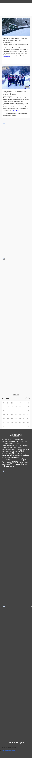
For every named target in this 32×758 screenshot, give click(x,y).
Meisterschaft (15, 451)
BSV (22, 441)
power (20, 455)
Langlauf (26, 449)
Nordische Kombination (22, 59)
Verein (13, 464)
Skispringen (21, 460)
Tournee (8, 464)
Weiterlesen (6, 56)
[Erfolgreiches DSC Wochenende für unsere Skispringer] (16, 77)
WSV (12, 467)
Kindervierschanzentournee (8, 449)
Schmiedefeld (6, 61)
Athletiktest (12, 439)
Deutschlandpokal (8, 445)
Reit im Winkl (9, 457)
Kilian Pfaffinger (17, 447)
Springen (25, 462)
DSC (16, 59)
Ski (11, 460)
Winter (5, 466)
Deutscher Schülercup (10, 59)
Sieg (10, 115)
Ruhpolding (20, 458)
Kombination (19, 449)
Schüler (4, 460)
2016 (3, 439)
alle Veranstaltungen (8, 751)
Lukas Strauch (6, 451)
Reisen (25, 455)
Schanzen (25, 458)
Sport (21, 462)
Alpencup (7, 439)
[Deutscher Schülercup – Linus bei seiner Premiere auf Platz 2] (16, 27)
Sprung (4, 464)
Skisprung (11, 61)
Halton (11, 447)
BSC (19, 441)
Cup (25, 441)
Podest (17, 455)
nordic (10, 453)
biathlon (13, 441)
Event (20, 445)
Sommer (14, 461)
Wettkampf (23, 464)
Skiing (13, 460)
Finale (24, 445)
